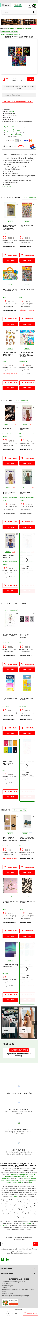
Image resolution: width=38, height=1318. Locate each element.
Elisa (20, 643)
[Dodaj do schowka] (15, 204)
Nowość (10, 221)
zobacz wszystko (29, 198)
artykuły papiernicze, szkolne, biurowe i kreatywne (17, 1177)
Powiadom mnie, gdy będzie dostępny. (17, 101)
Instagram (7, 1259)
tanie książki (15, 1174)
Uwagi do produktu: (8, 122)
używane (4, 1225)
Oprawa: (4, 119)
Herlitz (11, 111)
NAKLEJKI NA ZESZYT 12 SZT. (10, 699)
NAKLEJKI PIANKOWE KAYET (26, 226)
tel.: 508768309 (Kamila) (19, 135)
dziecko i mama (30, 1178)
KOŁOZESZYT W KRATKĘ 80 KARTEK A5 (10, 902)
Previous (3, 22)
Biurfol (21, 846)
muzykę (21, 1182)
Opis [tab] (5, 154)
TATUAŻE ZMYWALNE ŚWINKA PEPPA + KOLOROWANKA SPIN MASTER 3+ (26, 355)
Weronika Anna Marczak (26, 434)
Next (35, 22)
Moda (5, 1030)
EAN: (3, 113)
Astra (4, 297)
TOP (16, 424)
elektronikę (15, 1180)
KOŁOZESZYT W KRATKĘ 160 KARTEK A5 (10, 965)
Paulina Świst (7, 434)
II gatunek (27, 1223)
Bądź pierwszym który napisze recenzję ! (19, 1055)
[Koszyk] (33, 5)
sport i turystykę (26, 1180)
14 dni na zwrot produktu (11, 129)
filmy (30, 1182)
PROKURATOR (7, 428)
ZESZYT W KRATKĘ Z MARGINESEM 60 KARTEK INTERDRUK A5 (10, 839)
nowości (15, 1196)
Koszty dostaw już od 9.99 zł (12, 131)
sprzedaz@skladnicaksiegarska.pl (15, 1296)
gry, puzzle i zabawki (27, 1174)
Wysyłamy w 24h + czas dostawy (14, 127)
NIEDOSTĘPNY (30, 1313)
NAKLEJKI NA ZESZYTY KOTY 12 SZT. (26, 699)
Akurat (5, 437)
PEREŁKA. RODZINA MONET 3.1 (8, 492)
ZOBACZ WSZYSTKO (27, 567)
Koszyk (34, 7)
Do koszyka (10, 255)
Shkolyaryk (6, 643)
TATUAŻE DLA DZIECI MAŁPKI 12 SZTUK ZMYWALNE (9, 354)
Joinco (21, 234)
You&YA (21, 437)
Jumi (4, 234)
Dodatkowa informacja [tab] (19, 154)
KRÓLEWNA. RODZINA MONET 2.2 (9, 556)
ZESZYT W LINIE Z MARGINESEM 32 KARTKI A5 (24, 636)
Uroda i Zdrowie (23, 1030)
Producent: (5, 111)
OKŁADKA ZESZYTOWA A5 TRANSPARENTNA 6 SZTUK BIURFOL (26, 839)
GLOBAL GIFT (6, 706)
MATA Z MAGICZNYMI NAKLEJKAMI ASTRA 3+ (10, 290)
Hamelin (5, 973)
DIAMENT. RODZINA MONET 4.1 (25, 492)
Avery (4, 361)
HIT (11, 424)
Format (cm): (6, 115)
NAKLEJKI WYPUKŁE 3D (26, 289)
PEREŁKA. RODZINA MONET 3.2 (25, 429)
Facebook (2, 1259)
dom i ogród (5, 1180)
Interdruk (5, 846)
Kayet (21, 297)
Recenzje (33, 154)
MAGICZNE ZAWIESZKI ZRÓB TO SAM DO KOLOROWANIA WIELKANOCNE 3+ (10, 227)
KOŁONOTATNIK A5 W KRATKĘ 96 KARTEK (10, 635)
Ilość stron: (5, 117)
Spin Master (23, 361)
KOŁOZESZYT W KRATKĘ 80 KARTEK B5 (27, 902)
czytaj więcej (6, 186)
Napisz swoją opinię (19, 1050)
